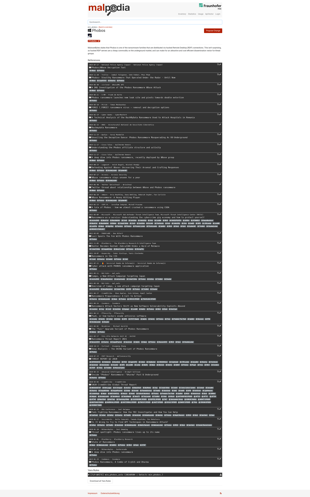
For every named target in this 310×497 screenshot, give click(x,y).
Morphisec (106, 326)
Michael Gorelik (120, 326)
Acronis (105, 175)
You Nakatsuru (153, 419)
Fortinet (105, 346)
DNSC (103, 125)
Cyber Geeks (107, 115)
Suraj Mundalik (117, 135)
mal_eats (116, 273)
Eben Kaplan (120, 293)
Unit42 (133, 336)
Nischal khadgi (132, 165)
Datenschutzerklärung (110, 493)
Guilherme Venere (123, 145)
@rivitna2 (127, 185)
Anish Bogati (118, 165)
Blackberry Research (123, 439)
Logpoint (105, 165)
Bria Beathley (116, 195)
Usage (200, 14)
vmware (104, 195)
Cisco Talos (107, 145)
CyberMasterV (121, 115)
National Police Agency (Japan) (116, 65)
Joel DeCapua (124, 409)
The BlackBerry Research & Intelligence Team (135, 243)
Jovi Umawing (122, 429)
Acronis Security (119, 175)
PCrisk (104, 105)
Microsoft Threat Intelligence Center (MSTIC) (182, 215)
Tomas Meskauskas (118, 105)
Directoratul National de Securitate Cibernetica (131, 125)
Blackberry (106, 243)
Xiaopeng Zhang (119, 346)
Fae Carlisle (160, 195)
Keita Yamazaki (122, 419)
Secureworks (107, 419)
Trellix (105, 75)
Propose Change (213, 31)
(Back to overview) (105, 27)
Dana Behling (130, 195)
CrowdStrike (107, 293)
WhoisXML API (118, 85)
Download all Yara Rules (100, 481)
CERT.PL (105, 205)
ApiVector (209, 14)
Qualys (104, 135)
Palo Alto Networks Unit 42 (114, 336)
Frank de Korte (115, 95)
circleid (105, 85)
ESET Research (108, 356)
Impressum (92, 493)
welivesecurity (124, 356)
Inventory (182, 14)
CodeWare (105, 459)
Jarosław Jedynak (119, 205)
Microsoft (106, 215)
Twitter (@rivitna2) (111, 185)
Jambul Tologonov (119, 75)
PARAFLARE (106, 233)
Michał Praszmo (135, 205)
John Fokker (134, 75)
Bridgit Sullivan (132, 372)
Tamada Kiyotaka (138, 419)
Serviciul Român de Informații (121, 263)
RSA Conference (108, 409)
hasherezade (121, 449)
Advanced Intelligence (112, 372)
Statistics (192, 14)
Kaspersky (106, 253)
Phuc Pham (145, 75)
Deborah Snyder (145, 195)
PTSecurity (106, 313)
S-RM (103, 95)
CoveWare (105, 303)
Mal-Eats (105, 273)
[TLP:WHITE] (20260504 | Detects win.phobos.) (126, 474)
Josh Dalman (133, 293)
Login (217, 14)
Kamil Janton (146, 293)
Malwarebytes (107, 429)
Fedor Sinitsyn (120, 253)
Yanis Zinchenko (136, 253)
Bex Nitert (118, 233)
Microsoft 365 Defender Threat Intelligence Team (136, 215)
